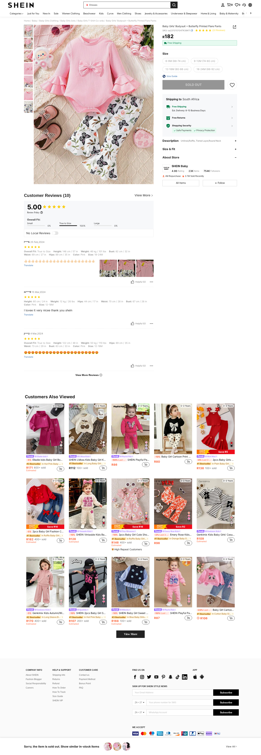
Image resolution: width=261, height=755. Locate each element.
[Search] (174, 5)
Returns (56, 679)
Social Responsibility (36, 683)
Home (27, 21)
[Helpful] (132, 282)
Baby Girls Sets (67, 21)
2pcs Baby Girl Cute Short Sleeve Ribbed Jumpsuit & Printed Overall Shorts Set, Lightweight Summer (130, 534)
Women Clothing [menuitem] (71, 13)
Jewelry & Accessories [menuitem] (156, 13)
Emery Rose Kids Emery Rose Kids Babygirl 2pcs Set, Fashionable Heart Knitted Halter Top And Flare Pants (173, 534)
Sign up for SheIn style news (149, 686)
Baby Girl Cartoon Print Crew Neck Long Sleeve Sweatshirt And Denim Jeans (216, 609)
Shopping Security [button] (181, 126)
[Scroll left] (246, 13)
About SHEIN (32, 675)
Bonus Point (85, 683)
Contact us (84, 675)
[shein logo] (21, 5)
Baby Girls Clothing (48, 21)
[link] (230, 5)
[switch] (55, 233)
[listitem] (45, 438)
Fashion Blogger (34, 679)
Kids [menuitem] (101, 13)
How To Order (59, 688)
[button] (244, 5)
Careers (30, 688)
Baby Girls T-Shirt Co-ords (91, 21)
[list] (160, 677)
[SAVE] (232, 85)
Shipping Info (58, 675)
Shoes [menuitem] (138, 13)
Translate (28, 265)
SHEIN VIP (57, 700)
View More (130, 634)
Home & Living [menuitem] (208, 13)
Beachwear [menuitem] (89, 13)
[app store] (195, 678)
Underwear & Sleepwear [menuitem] (184, 13)
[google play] (201, 678)
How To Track (59, 692)
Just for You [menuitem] (33, 13)
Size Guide (57, 696)
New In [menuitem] (46, 13)
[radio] (175, 61)
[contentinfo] (185, 733)
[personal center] (223, 5)
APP (195, 670)
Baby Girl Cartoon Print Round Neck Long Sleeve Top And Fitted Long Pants (173, 456)
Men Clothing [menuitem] (124, 13)
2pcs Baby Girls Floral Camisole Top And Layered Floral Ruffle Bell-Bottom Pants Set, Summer (216, 459)
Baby (34, 21)
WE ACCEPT (138, 727)
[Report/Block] (151, 282)
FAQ (81, 688)
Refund (55, 683)
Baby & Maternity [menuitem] (229, 13)
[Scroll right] (250, 13)
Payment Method (87, 679)
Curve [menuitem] (110, 13)
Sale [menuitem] (56, 13)
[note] (216, 452)
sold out (193, 85)
